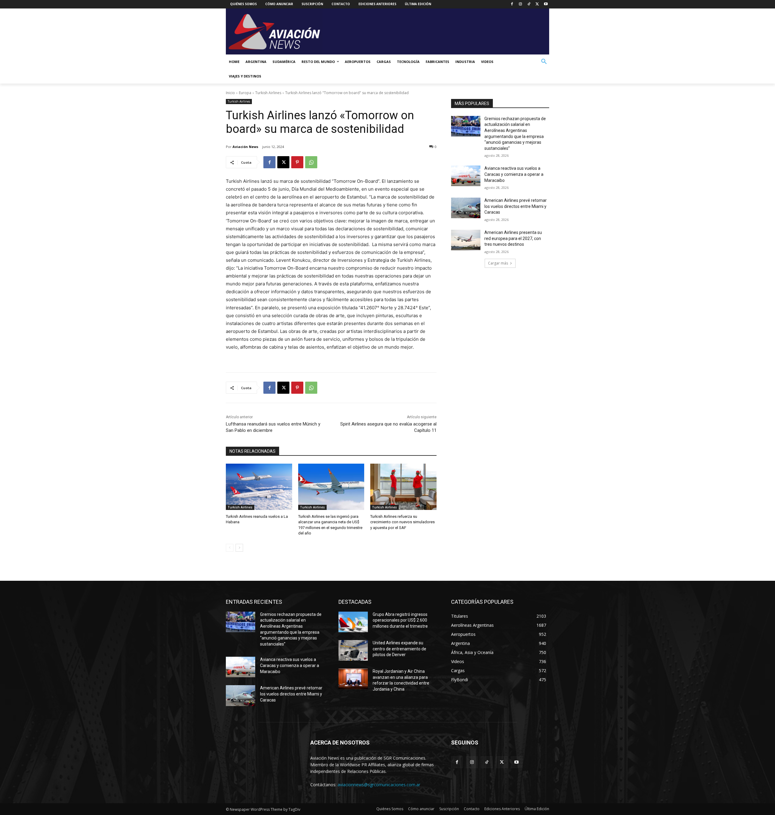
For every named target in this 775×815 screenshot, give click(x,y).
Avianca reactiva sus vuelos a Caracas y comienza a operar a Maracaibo (513, 174)
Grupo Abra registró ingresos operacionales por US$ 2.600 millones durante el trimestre (400, 620)
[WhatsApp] (311, 162)
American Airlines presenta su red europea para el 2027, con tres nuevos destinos (513, 238)
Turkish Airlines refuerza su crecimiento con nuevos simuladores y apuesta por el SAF (402, 522)
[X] (537, 4)
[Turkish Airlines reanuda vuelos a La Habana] (259, 487)
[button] (544, 61)
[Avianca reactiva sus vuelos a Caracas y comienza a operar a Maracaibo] (465, 176)
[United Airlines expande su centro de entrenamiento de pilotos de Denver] (353, 650)
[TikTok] (529, 4)
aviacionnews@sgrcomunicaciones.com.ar (379, 784)
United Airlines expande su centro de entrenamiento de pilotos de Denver (399, 648)
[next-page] (239, 548)
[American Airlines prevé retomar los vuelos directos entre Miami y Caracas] (465, 208)
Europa (245, 92)
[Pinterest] (297, 162)
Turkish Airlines (268, 92)
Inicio (230, 92)
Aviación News (245, 146)
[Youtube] (545, 4)
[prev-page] (229, 548)
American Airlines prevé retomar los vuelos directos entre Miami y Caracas (515, 206)
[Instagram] (520, 4)
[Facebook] (512, 4)
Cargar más (498, 263)
